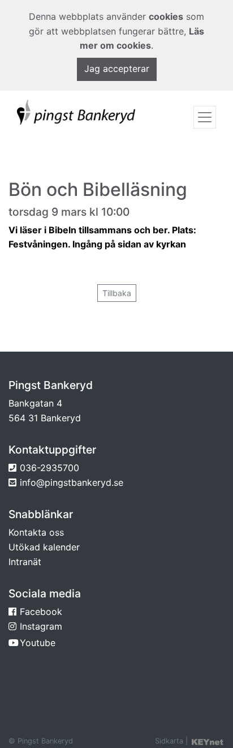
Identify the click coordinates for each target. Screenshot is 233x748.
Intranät (24, 561)
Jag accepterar (116, 68)
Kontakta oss (36, 532)
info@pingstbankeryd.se (71, 482)
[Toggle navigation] (204, 117)
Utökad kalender (44, 547)
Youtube (37, 642)
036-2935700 (49, 467)
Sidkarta (169, 741)
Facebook (41, 611)
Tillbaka (116, 293)
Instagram (41, 626)
